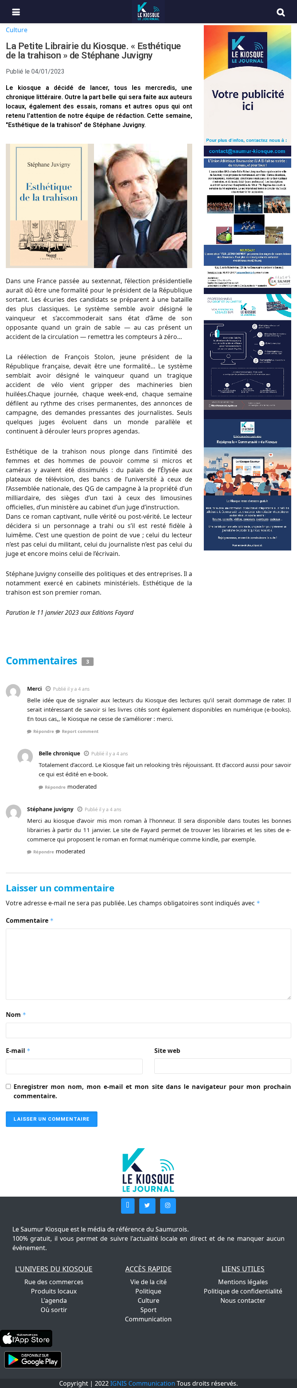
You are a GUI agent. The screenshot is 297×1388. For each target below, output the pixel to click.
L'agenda (54, 1300)
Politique (148, 1291)
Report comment (80, 731)
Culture (16, 30)
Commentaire (30, 920)
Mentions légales (243, 1282)
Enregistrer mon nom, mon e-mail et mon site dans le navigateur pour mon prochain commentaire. (152, 1091)
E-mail (18, 1050)
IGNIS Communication (142, 1383)
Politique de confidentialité (243, 1291)
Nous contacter (243, 1300)
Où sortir (54, 1309)
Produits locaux (54, 1291)
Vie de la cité (148, 1282)
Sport (148, 1309)
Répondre (43, 731)
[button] (128, 1206)
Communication (148, 1319)
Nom (16, 1014)
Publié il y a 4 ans (71, 689)
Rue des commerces (54, 1282)
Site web (167, 1050)
